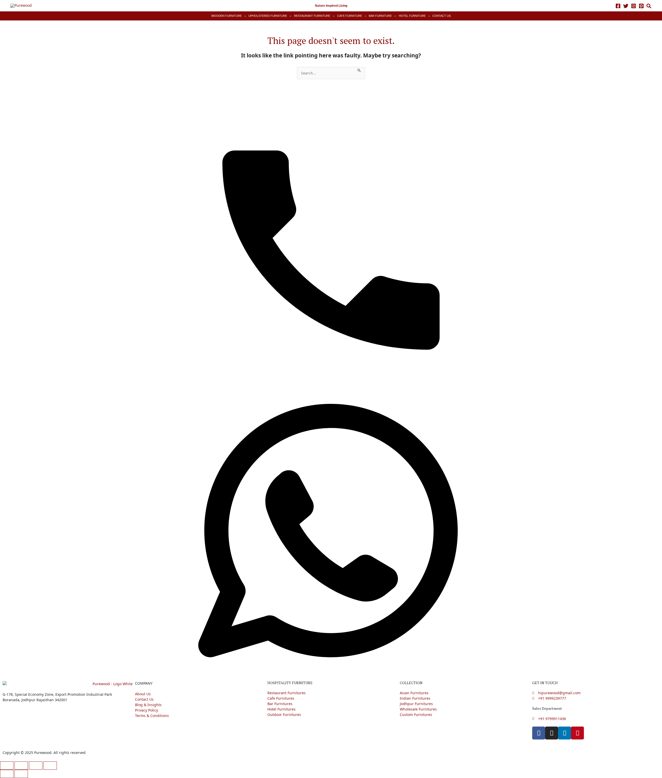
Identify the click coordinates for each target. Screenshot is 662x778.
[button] (649, 6)
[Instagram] (633, 6)
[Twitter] (625, 6)
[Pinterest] (641, 6)
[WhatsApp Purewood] (331, 530)
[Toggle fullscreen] (21, 765)
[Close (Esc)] (50, 765)
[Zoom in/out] (6, 765)
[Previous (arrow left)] (6, 774)
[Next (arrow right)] (21, 774)
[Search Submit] (359, 69)
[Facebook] (618, 6)
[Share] (35, 765)
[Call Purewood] (331, 240)
